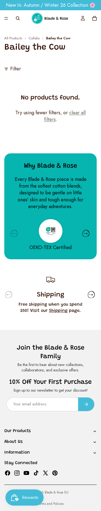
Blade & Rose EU (56, 492)
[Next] (86, 233)
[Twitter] (45, 472)
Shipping (58, 311)
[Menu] (6, 18)
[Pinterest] (55, 472)
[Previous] (14, 233)
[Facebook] (7, 472)
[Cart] (94, 18)
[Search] (18, 18)
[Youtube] (26, 472)
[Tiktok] (36, 472)
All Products (13, 38)
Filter (15, 68)
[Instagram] (17, 472)
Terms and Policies (51, 503)
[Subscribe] (86, 404)
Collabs (34, 38)
